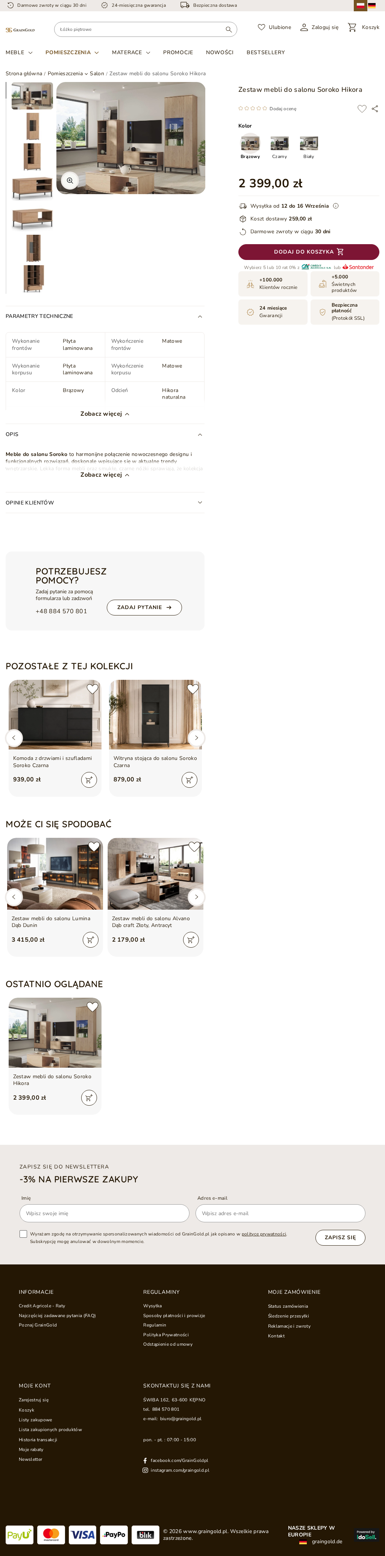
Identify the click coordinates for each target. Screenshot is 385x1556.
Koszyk (26, 1410)
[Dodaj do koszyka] (89, 780)
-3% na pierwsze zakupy (79, 1179)
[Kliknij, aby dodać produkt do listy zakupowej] (362, 108)
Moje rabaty (31, 1449)
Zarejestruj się (34, 1400)
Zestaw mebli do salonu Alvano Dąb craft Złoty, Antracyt (151, 922)
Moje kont (34, 1386)
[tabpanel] (32, 96)
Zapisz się (340, 1237)
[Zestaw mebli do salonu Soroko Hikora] (55, 1032)
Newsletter (30, 1459)
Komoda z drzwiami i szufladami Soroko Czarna (52, 762)
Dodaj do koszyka (304, 251)
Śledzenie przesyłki (288, 1316)
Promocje (178, 52)
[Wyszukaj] (228, 29)
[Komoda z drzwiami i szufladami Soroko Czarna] (55, 714)
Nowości (220, 52)
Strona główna (24, 73)
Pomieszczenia (68, 52)
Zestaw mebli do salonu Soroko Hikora (52, 1080)
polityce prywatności (264, 1234)
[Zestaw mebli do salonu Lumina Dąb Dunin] (55, 874)
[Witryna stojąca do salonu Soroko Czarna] (155, 714)
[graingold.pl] (20, 29)
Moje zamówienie (294, 1292)
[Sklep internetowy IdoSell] (366, 1535)
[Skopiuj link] (374, 108)
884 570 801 (166, 1409)
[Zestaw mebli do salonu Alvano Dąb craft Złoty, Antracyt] (155, 874)
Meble (15, 52)
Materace (127, 52)
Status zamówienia (288, 1306)
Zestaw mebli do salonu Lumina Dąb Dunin (51, 922)
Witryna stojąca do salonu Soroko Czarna (155, 762)
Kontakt (276, 1336)
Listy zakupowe (35, 1419)
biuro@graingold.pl (181, 1418)
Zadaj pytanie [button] (139, 607)
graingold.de (327, 1541)
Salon (97, 73)
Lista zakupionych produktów (50, 1429)
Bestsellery (266, 52)
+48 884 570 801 (61, 611)
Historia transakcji (38, 1439)
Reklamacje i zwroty (289, 1326)
